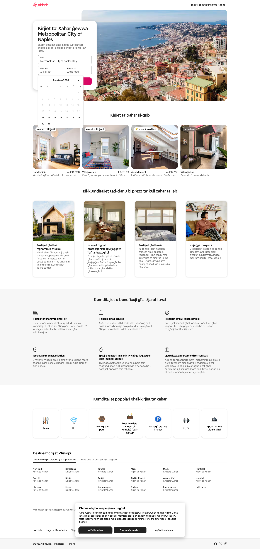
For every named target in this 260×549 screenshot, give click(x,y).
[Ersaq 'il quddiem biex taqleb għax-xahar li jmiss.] (78, 80)
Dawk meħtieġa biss (130, 530)
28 (72, 117)
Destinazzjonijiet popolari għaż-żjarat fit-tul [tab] (54, 459)
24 (49, 117)
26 (60, 117)
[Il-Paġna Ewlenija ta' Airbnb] (40, 5)
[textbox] (51, 71)
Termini (71, 543)
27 (66, 117)
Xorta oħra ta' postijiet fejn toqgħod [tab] (99, 459)
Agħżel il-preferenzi (164, 530)
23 (43, 117)
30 (43, 123)
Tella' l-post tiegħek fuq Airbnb (208, 4)
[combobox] (64, 61)
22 (78, 111)
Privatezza (59, 543)
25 (54, 117)
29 (78, 117)
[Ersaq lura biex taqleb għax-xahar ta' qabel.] (43, 80)
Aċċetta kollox (95, 530)
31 (49, 123)
